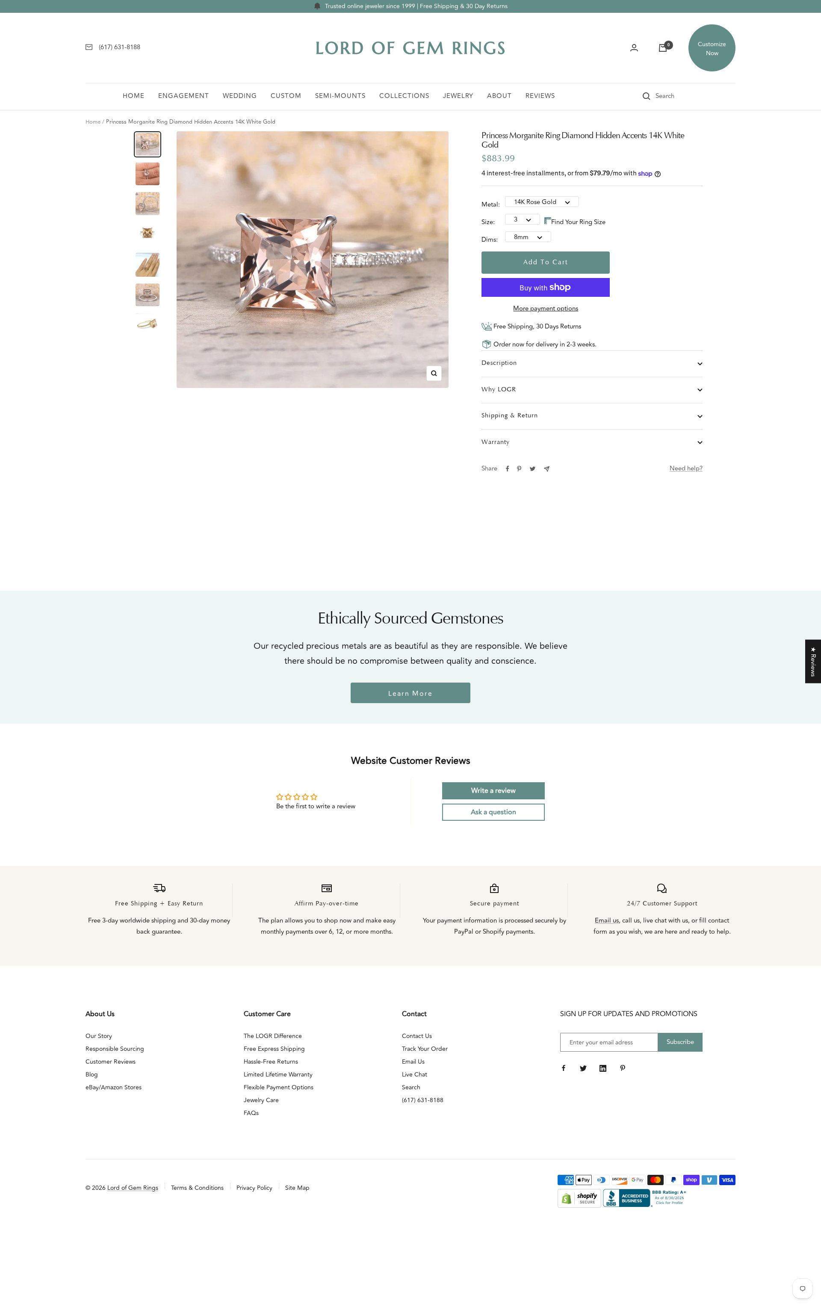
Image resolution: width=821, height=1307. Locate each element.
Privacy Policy (254, 1187)
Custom (286, 96)
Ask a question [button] (493, 812)
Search (411, 1087)
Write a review (493, 791)
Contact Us (417, 1036)
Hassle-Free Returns (271, 1061)
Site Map (297, 1187)
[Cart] (663, 48)
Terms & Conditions (197, 1187)
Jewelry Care (261, 1100)
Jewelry (458, 96)
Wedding (240, 96)
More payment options (545, 308)
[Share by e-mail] (546, 469)
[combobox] (677, 96)
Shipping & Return (509, 416)
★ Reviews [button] (813, 662)
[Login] (634, 48)
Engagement (183, 96)
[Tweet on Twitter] (532, 469)
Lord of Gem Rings (132, 1187)
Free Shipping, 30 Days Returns (536, 326)
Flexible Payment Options (278, 1087)
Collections (404, 96)
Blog (92, 1074)
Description (499, 363)
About (499, 96)
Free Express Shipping (274, 1048)
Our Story (99, 1036)
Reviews (540, 96)
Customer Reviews (111, 1061)
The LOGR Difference (273, 1036)
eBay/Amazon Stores (114, 1087)
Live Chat (414, 1074)
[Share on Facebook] (507, 469)
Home (134, 96)
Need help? (686, 468)
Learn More (410, 694)
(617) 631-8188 (422, 1100)
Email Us (413, 1061)
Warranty (495, 442)
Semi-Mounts (340, 96)
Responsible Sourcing (115, 1048)
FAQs (251, 1113)
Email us (607, 921)
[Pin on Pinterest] (519, 469)
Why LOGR (498, 390)
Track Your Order (425, 1048)
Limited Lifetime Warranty (278, 1074)
